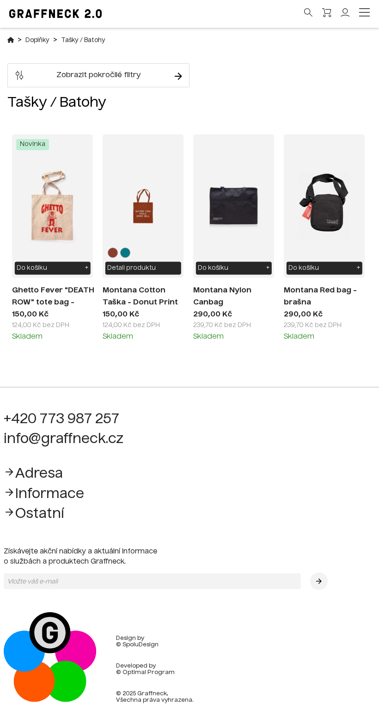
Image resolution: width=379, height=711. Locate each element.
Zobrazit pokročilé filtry (98, 75)
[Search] (308, 13)
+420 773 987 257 (61, 419)
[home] (50, 700)
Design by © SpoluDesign (137, 642)
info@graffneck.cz (63, 439)
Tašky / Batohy (83, 40)
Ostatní (39, 514)
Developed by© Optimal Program (145, 669)
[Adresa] (9, 474)
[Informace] (9, 494)
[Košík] (326, 14)
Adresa (39, 474)
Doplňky (37, 40)
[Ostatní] (9, 514)
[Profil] (345, 15)
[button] (319, 581)
